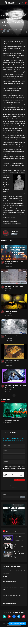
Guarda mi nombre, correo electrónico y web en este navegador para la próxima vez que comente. (15, 468)
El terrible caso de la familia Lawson (14, 286)
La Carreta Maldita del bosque (9, 420)
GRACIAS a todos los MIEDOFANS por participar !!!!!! (19, 552)
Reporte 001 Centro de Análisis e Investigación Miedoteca (12, 580)
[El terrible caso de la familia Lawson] (14, 276)
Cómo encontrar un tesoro (12, 360)
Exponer (19, 479)
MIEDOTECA (7, 29)
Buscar (4, 494)
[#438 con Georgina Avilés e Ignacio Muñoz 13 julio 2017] (14, 376)
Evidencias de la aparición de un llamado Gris (13, 588)
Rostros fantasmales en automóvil (12, 595)
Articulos (4, 15)
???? (15, 544)
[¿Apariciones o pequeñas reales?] (14, 326)
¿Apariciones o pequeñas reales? (13, 336)
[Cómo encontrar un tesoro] (14, 351)
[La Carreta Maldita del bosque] (14, 410)
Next (24, 416)
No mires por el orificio (11, 311)
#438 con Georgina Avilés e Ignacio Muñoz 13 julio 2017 (15, 386)
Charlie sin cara (13, 221)
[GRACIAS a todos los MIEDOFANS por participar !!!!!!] (8, 554)
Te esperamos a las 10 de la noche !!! (19, 537)
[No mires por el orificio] (14, 301)
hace (9, 266)
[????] (8, 546)
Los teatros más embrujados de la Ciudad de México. (14, 572)
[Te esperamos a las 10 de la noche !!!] (8, 538)
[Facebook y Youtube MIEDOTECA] (14, 252)
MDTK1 (5, 577)
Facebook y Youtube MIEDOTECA (14, 261)
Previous (4, 416)
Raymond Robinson (16, 223)
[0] (2, 32)
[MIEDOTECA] (6, 233)
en (17, 29)
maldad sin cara (7, 223)
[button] (17, 623)
